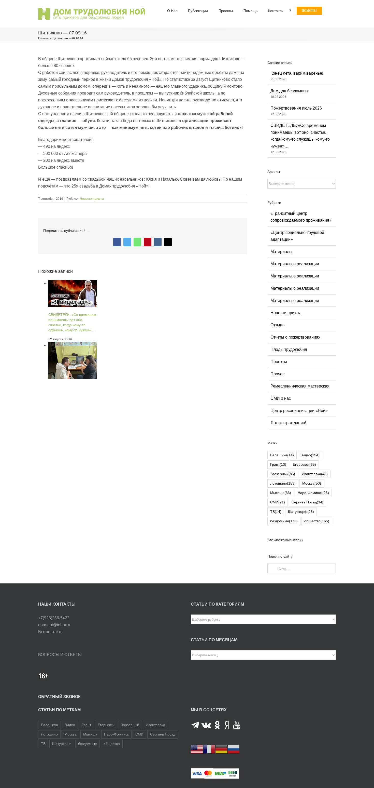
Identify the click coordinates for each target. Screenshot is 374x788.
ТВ (275, 512)
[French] (209, 749)
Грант (278, 464)
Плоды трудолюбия (288, 349)
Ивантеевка (315, 474)
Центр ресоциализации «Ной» (299, 410)
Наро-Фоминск (313, 493)
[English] (197, 749)
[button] (328, 10)
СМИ (277, 502)
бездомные (284, 521)
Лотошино (283, 483)
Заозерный (282, 474)
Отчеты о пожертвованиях (295, 337)
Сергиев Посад (307, 502)
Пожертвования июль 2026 (296, 108)
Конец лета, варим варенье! (296, 73)
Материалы (281, 251)
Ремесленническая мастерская (299, 386)
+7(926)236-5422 (53, 618)
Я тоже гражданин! (288, 423)
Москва (311, 483)
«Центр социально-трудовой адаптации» (297, 236)
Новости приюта (92, 199)
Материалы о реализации (294, 264)
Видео (310, 455)
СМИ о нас (280, 398)
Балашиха (282, 455)
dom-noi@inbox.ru (54, 625)
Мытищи (280, 493)
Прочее (277, 374)
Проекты (278, 361)
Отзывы (277, 325)
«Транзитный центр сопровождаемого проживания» (301, 216)
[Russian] (233, 749)
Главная (43, 38)
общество (316, 521)
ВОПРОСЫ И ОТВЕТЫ (60, 654)
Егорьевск (304, 464)
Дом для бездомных (289, 91)
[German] (221, 749)
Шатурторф (301, 512)
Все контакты (50, 632)
